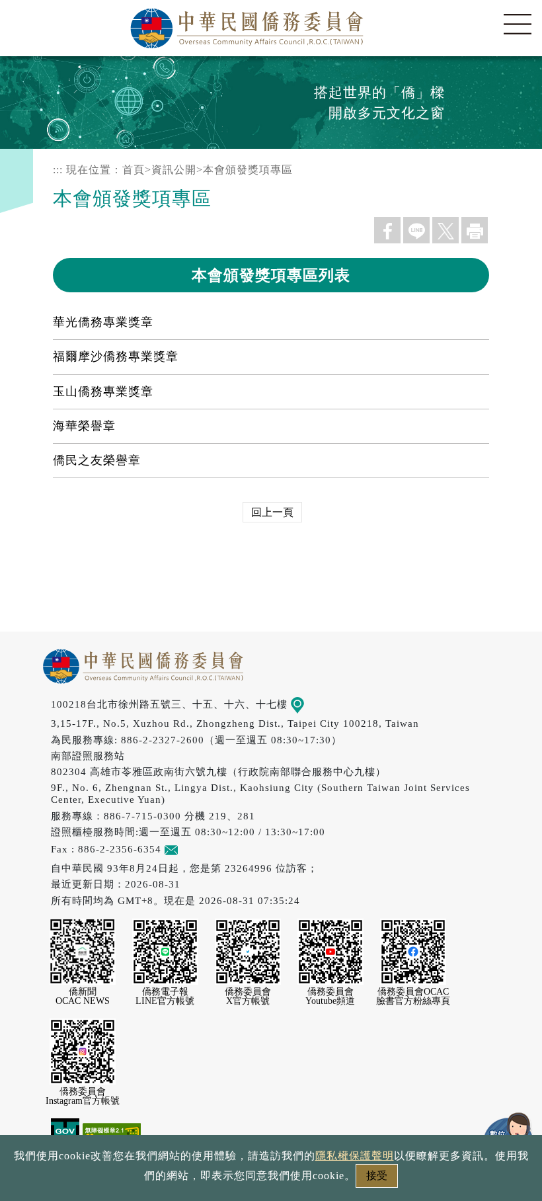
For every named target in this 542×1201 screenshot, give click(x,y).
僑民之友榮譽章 (97, 460)
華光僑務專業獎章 (103, 322)
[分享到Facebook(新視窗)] (387, 230)
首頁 (133, 169)
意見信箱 (199, 848)
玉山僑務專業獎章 (103, 391)
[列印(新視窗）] (474, 230)
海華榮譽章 (84, 426)
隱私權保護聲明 (354, 1155)
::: (58, 169)
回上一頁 (272, 512)
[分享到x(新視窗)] (445, 230)
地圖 (314, 704)
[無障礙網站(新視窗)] (112, 1132)
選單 (517, 24)
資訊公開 (173, 169)
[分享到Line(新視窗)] (416, 230)
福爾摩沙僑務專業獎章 (115, 356)
